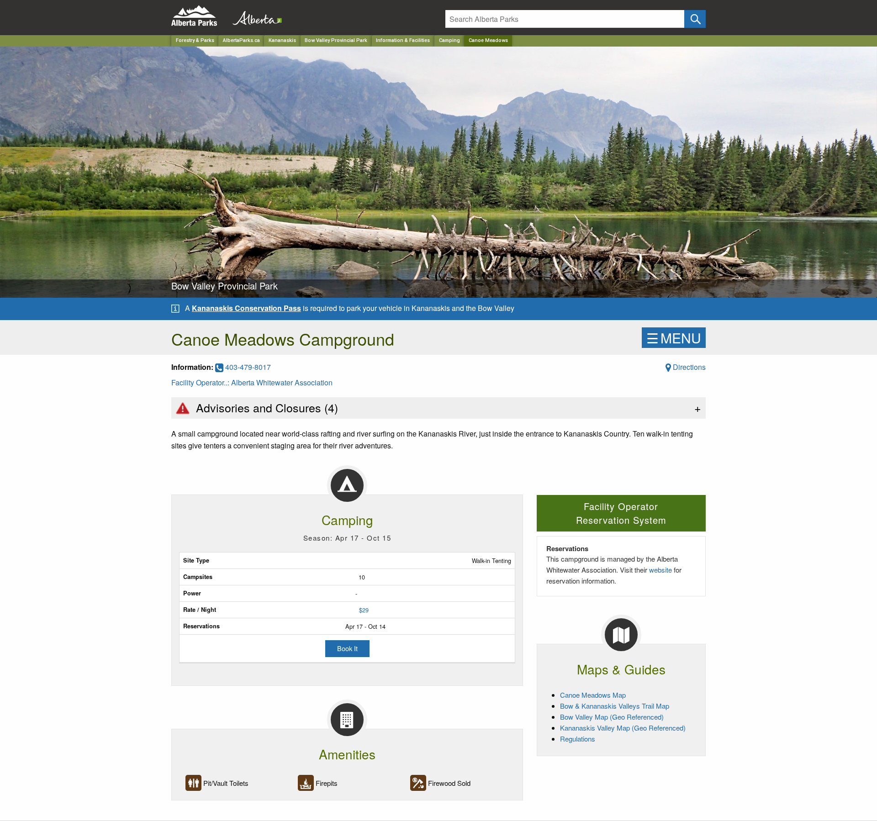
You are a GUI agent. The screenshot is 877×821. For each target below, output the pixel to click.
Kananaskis (282, 40)
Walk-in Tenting (491, 560)
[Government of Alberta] (254, 16)
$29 (364, 609)
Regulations (577, 738)
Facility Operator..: (201, 382)
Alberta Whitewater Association (282, 382)
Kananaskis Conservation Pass (246, 308)
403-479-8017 (247, 367)
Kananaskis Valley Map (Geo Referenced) (623, 727)
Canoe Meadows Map (593, 695)
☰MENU (673, 337)
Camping (449, 40)
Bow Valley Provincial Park (336, 40)
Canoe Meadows (488, 40)
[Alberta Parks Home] (199, 16)
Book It (347, 648)
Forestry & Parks (195, 40)
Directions (688, 367)
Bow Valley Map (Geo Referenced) (612, 716)
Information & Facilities (403, 40)
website (660, 569)
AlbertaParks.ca (241, 40)
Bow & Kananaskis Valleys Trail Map (614, 705)
